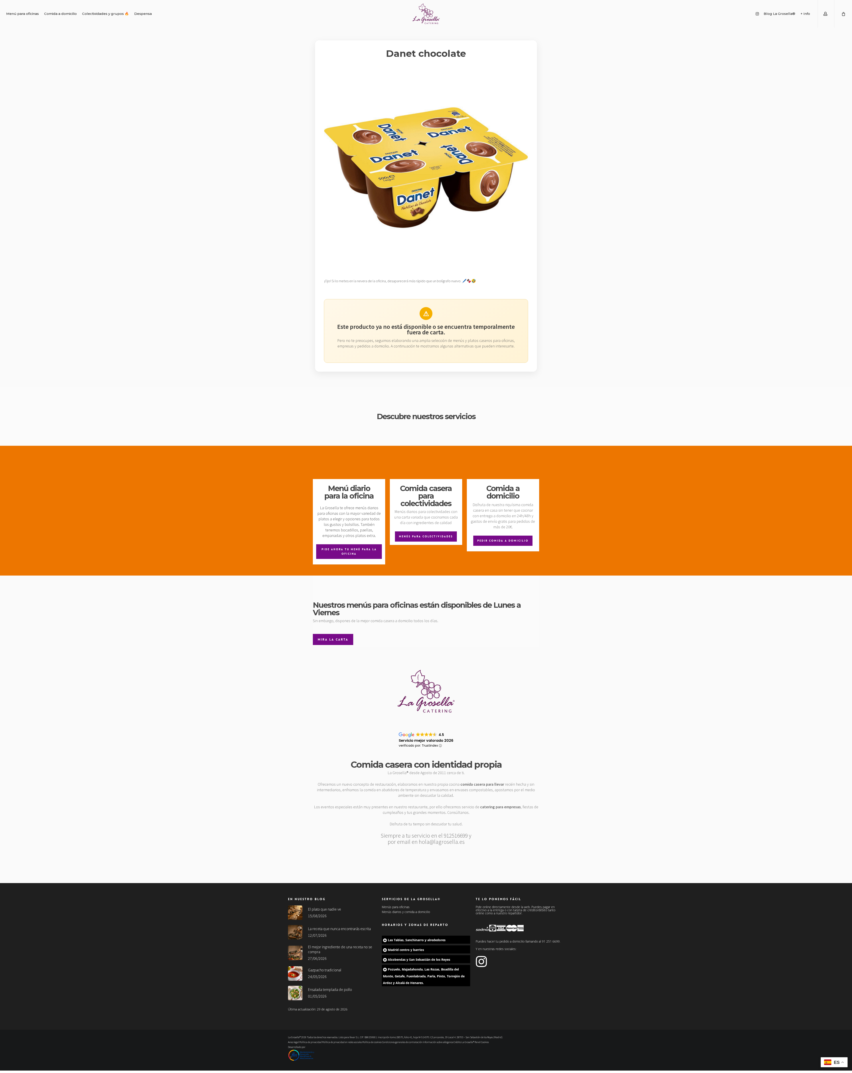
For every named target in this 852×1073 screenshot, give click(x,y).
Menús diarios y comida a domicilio (406, 911)
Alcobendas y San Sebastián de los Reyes (419, 959)
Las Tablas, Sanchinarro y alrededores (417, 940)
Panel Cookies (482, 1042)
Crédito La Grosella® (464, 1042)
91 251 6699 (551, 941)
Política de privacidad (310, 1042)
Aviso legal (293, 1042)
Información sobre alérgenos (438, 1042)
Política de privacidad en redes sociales (342, 1042)
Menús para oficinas (396, 907)
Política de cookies (371, 1042)
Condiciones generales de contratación (402, 1042)
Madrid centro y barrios (406, 950)
